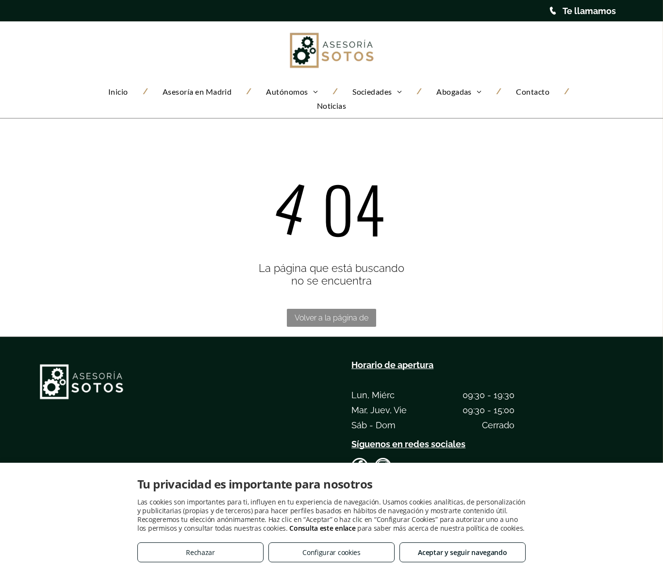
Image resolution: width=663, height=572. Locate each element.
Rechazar (200, 552)
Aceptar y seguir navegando (462, 552)
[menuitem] (121, 91)
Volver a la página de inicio (331, 320)
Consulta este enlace (322, 528)
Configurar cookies (331, 552)
